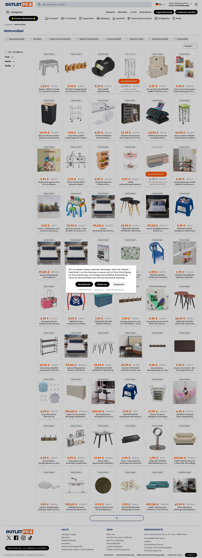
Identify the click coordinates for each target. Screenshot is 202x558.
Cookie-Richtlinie (84, 290)
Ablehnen (102, 284)
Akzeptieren (84, 284)
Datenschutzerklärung (115, 290)
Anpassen (119, 284)
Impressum (98, 290)
